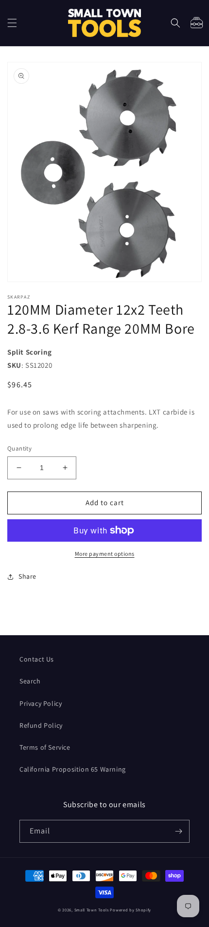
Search (30, 681)
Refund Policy (41, 725)
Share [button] (27, 576)
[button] (12, 23)
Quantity (19, 448)
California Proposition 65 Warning (72, 769)
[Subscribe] (178, 831)
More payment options (105, 553)
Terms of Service (44, 747)
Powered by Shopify (130, 909)
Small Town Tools (91, 909)
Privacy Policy (40, 703)
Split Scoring (29, 352)
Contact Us (36, 659)
